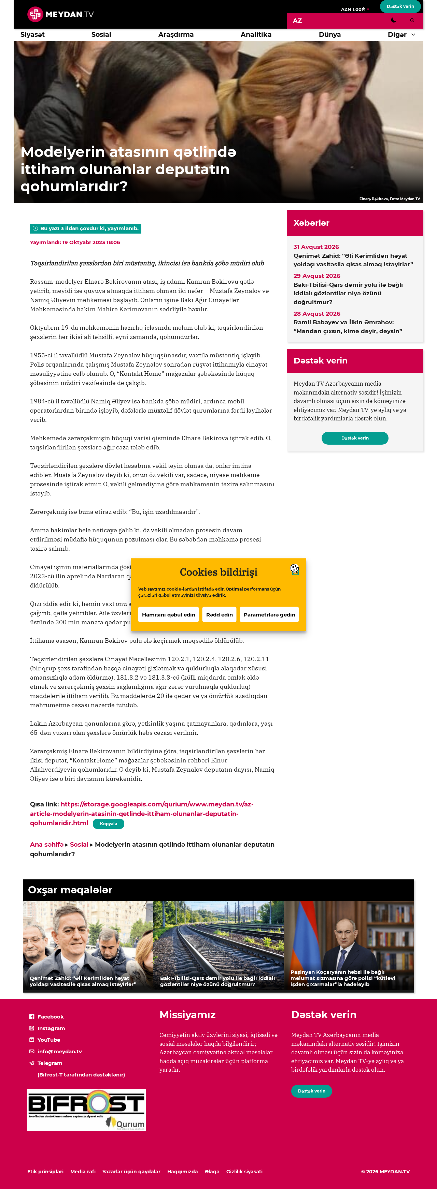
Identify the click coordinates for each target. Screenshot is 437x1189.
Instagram (51, 1028)
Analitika (256, 35)
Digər (397, 35)
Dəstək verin (400, 6)
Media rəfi (83, 1172)
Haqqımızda (182, 1172)
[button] (415, 35)
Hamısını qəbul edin (168, 614)
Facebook (51, 1016)
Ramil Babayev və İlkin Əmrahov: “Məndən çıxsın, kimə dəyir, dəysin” (348, 327)
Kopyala (108, 822)
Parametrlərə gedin (269, 614)
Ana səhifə (47, 844)
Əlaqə (212, 1172)
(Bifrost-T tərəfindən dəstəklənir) (81, 1074)
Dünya (330, 35)
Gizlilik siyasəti (244, 1172)
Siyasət (32, 35)
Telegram (50, 1063)
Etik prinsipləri (45, 1172)
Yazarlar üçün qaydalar (131, 1172)
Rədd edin (219, 614)
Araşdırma (176, 35)
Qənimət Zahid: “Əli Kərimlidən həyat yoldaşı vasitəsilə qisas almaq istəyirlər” (353, 260)
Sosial (101, 35)
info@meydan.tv (60, 1051)
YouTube (49, 1040)
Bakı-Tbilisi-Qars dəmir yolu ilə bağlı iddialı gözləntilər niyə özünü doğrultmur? (348, 293)
